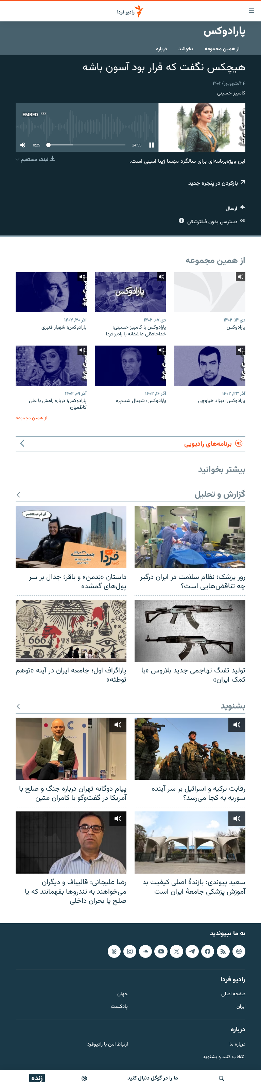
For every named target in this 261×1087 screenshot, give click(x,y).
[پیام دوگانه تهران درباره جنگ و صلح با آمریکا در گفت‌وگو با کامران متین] (71, 749)
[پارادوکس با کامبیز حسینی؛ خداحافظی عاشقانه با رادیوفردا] (130, 292)
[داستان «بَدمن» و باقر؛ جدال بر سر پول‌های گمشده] (71, 537)
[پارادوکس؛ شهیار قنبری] (51, 292)
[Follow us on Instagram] (129, 951)
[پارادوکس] (209, 292)
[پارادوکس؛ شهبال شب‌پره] (130, 366)
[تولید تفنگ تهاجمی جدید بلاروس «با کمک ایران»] (190, 631)
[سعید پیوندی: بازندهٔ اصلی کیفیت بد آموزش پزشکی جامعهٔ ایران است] (190, 842)
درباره (161, 49)
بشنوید (233, 706)
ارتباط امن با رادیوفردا (107, 1044)
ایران (241, 1007)
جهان (122, 994)
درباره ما (237, 1044)
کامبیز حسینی (231, 93)
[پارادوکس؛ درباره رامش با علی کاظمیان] (51, 366)
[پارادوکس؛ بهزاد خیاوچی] (209, 366)
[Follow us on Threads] (114, 951)
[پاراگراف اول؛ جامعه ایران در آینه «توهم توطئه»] (71, 631)
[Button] (235, 210)
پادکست (119, 1007)
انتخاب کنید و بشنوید (224, 1056)
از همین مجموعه (222, 49)
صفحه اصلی (233, 994)
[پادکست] (84, 1078)
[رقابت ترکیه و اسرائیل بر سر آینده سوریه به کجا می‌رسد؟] (190, 749)
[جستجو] (221, 1078)
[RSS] (223, 951)
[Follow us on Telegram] (192, 951)
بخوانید (185, 49)
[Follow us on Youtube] (160, 951)
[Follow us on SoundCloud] (145, 951)
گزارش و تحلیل (220, 495)
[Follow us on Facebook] (207, 951)
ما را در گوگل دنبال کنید (152, 1078)
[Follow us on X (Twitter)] (176, 951)
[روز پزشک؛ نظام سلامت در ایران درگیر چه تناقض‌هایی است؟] (190, 537)
